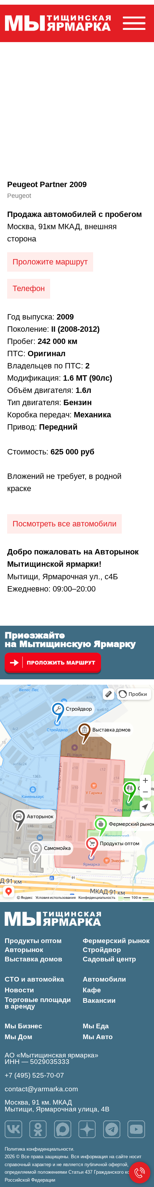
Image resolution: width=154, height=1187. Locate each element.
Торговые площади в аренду (38, 1003)
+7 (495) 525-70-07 (34, 1075)
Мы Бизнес (23, 1026)
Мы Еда (96, 1026)
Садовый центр (109, 959)
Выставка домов (33, 959)
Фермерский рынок (116, 940)
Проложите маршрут (50, 261)
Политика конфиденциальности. (39, 1149)
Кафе (92, 990)
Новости (19, 990)
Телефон (29, 288)
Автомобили (104, 979)
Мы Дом (18, 1037)
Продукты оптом (33, 940)
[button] (134, 23)
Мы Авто (98, 1037)
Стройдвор (102, 949)
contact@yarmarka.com (41, 1089)
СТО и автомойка (34, 979)
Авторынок (24, 949)
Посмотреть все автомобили (64, 523)
